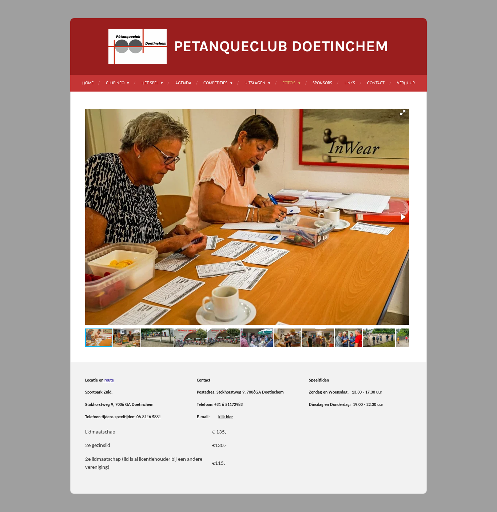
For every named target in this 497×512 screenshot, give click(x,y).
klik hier (225, 417)
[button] (403, 112)
